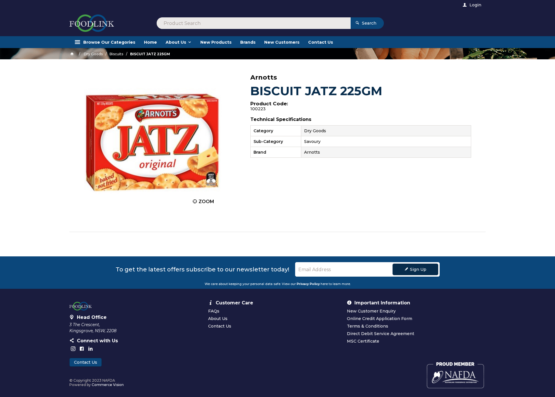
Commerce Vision (108, 385)
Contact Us (85, 362)
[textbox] (254, 23)
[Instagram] (73, 348)
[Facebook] (82, 348)
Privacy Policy (308, 284)
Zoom (206, 201)
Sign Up (418, 269)
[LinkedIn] (90, 348)
